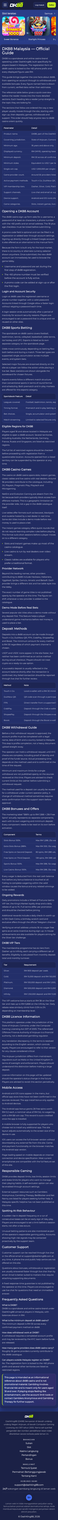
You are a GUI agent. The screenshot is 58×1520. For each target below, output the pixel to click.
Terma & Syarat (29, 1468)
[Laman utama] (21, 5)
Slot (29, 1447)
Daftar (51, 5)
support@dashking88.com (29, 1485)
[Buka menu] (5, 5)
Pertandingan (29, 1455)
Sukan (29, 1443)
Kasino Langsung (29, 1451)
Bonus (29, 1459)
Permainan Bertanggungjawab (29, 1472)
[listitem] (13, 29)
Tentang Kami (29, 1476)
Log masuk (39, 5)
